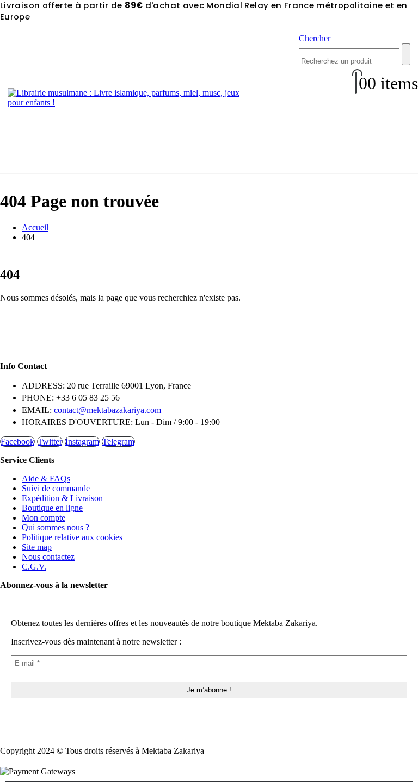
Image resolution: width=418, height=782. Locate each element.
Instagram (82, 441)
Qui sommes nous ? (55, 527)
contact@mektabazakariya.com (107, 410)
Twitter (50, 441)
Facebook (17, 441)
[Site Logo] (129, 102)
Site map (37, 547)
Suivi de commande (56, 488)
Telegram (118, 441)
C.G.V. (34, 566)
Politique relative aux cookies (72, 537)
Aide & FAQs (46, 478)
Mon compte (43, 517)
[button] (314, 38)
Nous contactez (48, 556)
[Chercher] (406, 54)
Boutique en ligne (52, 507)
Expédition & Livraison (62, 498)
